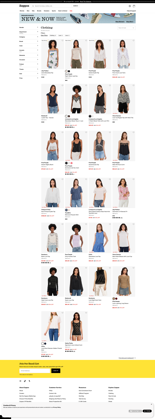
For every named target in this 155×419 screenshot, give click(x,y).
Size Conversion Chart (85, 390)
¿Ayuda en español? (55, 396)
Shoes (110, 401)
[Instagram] (20, 381)
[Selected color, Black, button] (90, 116)
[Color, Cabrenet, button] (116, 298)
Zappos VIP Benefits (25, 401)
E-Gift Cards (82, 401)
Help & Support (131, 11)
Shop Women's (120, 21)
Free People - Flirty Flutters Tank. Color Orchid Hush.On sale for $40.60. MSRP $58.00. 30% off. (76, 243)
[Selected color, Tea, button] (66, 71)
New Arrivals (112, 396)
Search (75, 6)
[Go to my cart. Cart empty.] (134, 6)
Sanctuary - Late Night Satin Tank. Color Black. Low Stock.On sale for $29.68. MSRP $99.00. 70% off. (100, 287)
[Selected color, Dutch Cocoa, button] (113, 298)
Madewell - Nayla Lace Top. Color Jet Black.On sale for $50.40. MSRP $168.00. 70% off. (76, 287)
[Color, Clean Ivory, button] (69, 163)
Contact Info (52, 393)
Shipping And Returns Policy (57, 399)
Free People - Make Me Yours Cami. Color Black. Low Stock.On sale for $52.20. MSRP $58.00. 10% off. (123, 153)
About (21, 390)
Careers (21, 393)
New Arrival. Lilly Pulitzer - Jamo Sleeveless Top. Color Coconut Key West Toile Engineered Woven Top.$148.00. (52, 60)
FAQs (50, 390)
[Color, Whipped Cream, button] (92, 116)
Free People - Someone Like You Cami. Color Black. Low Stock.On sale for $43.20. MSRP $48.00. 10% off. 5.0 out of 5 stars (76, 153)
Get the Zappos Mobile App (27, 396)
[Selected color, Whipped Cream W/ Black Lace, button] (66, 116)
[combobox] (51, 6)
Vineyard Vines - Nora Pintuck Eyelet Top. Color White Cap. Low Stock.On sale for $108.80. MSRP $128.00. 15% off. (52, 199)
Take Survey (82, 399)
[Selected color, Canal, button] (66, 210)
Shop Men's (129, 21)
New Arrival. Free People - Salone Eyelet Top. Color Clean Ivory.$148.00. (100, 60)
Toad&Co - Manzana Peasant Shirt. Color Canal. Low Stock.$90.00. (76, 199)
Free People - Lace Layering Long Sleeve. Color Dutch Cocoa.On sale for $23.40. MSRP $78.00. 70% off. (123, 287)
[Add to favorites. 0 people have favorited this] (62, 40)
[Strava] (29, 381)
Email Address (25, 370)
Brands (110, 390)
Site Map (81, 396)
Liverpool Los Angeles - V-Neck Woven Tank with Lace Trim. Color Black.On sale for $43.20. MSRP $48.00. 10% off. (100, 106)
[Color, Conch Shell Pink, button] (71, 163)
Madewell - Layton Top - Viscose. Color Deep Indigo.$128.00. (52, 106)
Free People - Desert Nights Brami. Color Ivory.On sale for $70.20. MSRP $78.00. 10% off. (52, 153)
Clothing (52, 35)
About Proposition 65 (55, 401)
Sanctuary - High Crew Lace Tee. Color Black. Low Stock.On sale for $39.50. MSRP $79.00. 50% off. (52, 287)
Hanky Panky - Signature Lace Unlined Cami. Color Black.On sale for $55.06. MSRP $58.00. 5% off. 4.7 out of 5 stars (76, 334)
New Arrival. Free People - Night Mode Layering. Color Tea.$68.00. (76, 60)
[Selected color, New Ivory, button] (42, 343)
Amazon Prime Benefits (26, 399)
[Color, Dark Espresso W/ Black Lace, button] (69, 116)
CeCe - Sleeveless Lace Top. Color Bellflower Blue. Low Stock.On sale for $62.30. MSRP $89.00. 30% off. (100, 243)
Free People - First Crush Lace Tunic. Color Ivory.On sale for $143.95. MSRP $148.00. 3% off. (123, 60)
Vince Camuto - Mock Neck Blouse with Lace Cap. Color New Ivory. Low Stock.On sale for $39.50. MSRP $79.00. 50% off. (123, 243)
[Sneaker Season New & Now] (77, 18)
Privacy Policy (57, 407)
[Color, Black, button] (69, 71)
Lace (60, 35)
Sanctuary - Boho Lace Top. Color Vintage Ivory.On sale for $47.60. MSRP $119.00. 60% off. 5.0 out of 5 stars (52, 243)
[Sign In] (130, 6)
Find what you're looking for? (126, 358)
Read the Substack (85, 1)
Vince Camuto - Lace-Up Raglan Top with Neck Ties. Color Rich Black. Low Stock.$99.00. (123, 106)
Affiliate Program (84, 393)
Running (110, 399)
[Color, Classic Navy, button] (45, 343)
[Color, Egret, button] (69, 210)
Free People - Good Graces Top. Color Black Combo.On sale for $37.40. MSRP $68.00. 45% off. (100, 153)
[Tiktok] (25, 381)
